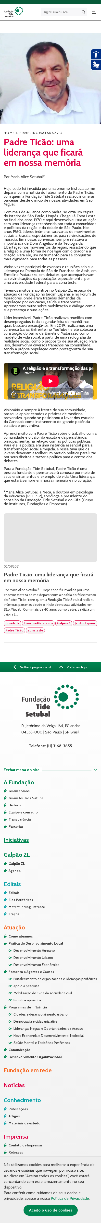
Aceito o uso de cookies (50, 1210)
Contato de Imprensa (25, 1145)
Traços (14, 914)
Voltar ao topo (77, 667)
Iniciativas (16, 839)
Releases (16, 1152)
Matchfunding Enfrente (27, 907)
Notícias (14, 1085)
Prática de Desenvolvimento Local (36, 943)
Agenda (15, 870)
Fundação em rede (28, 1070)
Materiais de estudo (24, 1123)
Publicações (18, 1109)
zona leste (35, 630)
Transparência (20, 819)
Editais (14, 892)
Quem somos (19, 791)
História (15, 805)
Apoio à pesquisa (26, 986)
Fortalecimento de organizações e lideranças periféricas (55, 979)
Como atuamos (21, 936)
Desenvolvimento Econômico (36, 964)
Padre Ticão (14, 630)
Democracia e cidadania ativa (35, 1021)
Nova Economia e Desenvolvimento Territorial (48, 1035)
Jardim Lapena (85, 623)
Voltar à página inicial (35, 667)
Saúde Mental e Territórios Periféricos (41, 1042)
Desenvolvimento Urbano (33, 957)
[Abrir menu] (94, 12)
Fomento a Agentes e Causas (31, 971)
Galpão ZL (17, 863)
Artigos (14, 1116)
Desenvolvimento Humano (34, 950)
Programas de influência (28, 1007)
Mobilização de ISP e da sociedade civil (42, 993)
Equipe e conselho (23, 812)
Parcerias (16, 826)
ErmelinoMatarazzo (38, 623)
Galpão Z (63, 623)
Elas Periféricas (21, 900)
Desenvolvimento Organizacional (35, 1057)
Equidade (12, 623)
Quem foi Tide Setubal (26, 798)
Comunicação (19, 1050)
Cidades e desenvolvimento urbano (40, 1014)
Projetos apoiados (27, 1000)
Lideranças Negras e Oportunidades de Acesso (48, 1028)
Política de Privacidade (70, 1198)
